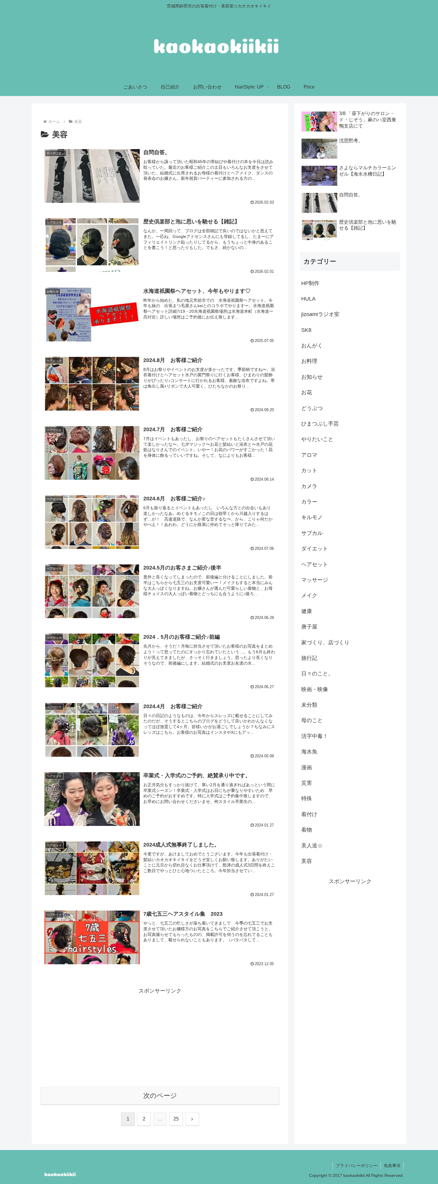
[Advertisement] (160, 1037)
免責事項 (392, 1165)
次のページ (160, 1095)
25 (176, 1118)
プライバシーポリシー (357, 1165)
